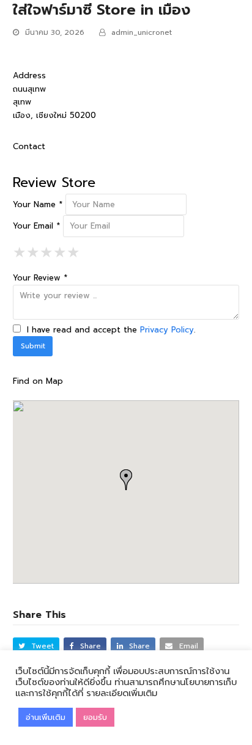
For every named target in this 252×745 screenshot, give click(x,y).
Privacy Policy (167, 330)
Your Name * (37, 204)
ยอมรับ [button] (95, 717)
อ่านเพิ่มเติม (45, 717)
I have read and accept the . (109, 330)
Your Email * (36, 226)
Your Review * (40, 278)
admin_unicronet (141, 32)
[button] (36, 646)
